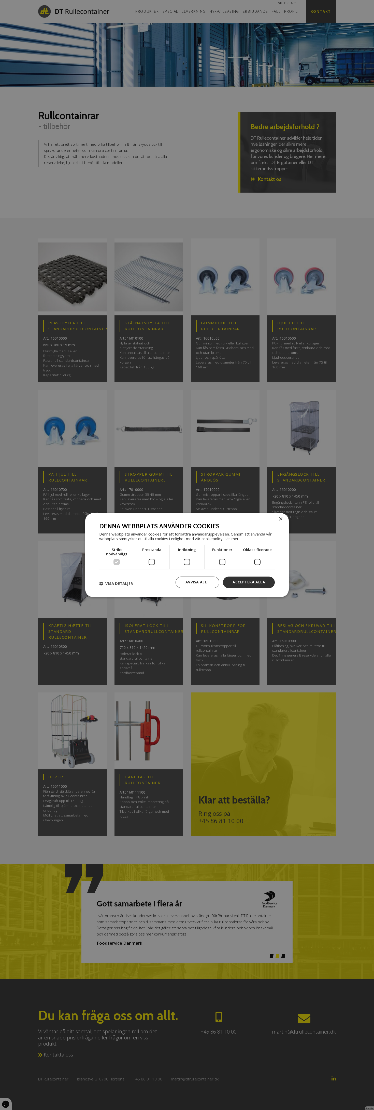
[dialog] (187, 555)
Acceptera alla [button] (249, 582)
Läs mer (231, 538)
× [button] (280, 519)
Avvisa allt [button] (197, 582)
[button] (116, 583)
